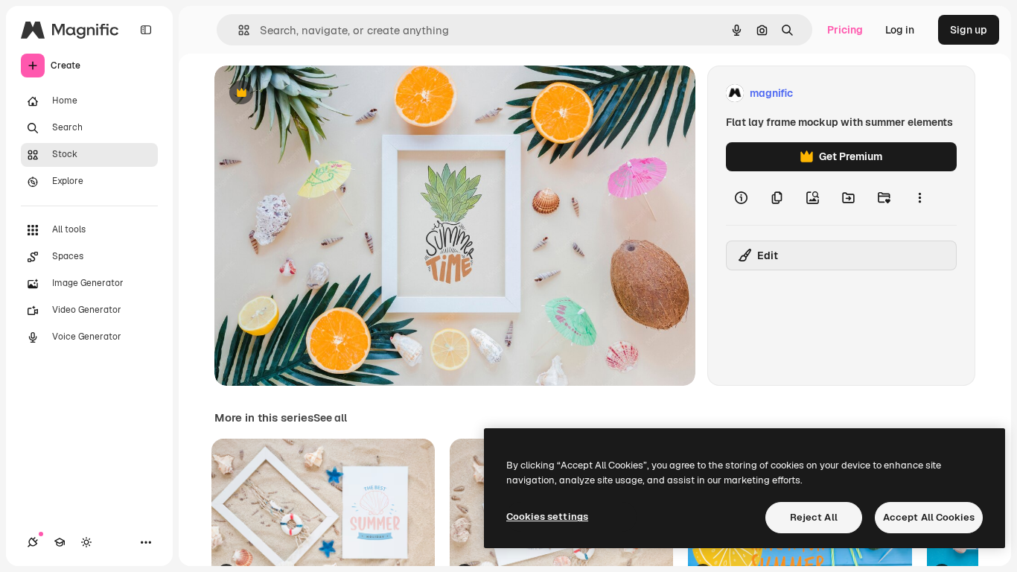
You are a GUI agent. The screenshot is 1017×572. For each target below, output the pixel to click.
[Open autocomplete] (237, 30)
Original (310, 93)
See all (330, 418)
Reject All (814, 517)
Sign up (968, 29)
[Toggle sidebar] (146, 30)
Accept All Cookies (929, 517)
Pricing (845, 29)
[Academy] (59, 542)
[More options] (919, 198)
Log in (899, 29)
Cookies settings (547, 516)
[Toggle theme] (86, 542)
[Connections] (33, 542)
